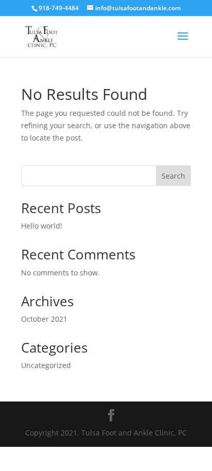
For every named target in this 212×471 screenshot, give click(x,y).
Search (173, 176)
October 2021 (44, 319)
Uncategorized (46, 365)
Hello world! (41, 226)
